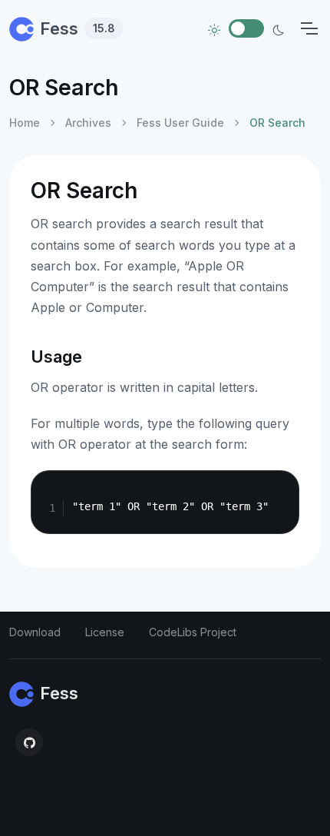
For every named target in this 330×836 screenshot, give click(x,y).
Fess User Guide (180, 122)
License (104, 632)
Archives (88, 122)
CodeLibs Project (192, 632)
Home (24, 122)
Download (35, 632)
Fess (77, 28)
